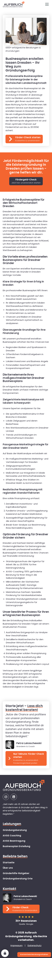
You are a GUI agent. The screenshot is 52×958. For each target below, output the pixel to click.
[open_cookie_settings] (5, 953)
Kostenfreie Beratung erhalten (34, 954)
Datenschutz (34, 945)
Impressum (17, 945)
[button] (46, 4)
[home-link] (13, 4)
